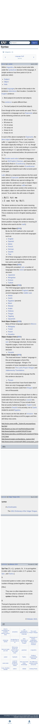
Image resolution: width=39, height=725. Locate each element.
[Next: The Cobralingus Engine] (33, 57)
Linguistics (33, 650)
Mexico (33, 324)
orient (22, 270)
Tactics (11, 574)
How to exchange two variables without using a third (5, 631)
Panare (10, 380)
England (25, 290)
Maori (10, 303)
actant (5, 657)
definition (4, 564)
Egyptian (11, 301)
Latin (3, 175)
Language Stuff (19, 56)
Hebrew (11, 311)
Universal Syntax (5, 641)
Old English (12, 161)
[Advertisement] (19, 20)
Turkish (10, 283)
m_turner (9, 64)
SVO (19, 228)
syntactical (12, 70)
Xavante (11, 352)
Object (6, 82)
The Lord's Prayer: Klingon (24, 368)
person (4, 497)
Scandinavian (30, 166)
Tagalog (11, 316)
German (11, 249)
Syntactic (14, 657)
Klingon (29, 388)
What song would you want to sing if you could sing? (14, 650)
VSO (19, 285)
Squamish (11, 319)
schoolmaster (11, 507)
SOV (19, 265)
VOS (19, 321)
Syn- (3, 574)
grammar (24, 650)
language (10, 88)
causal (28, 400)
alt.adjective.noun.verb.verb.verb (15, 641)
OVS (19, 355)
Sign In (34, 42)
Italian (10, 244)
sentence (8, 102)
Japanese (11, 275)
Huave (10, 332)
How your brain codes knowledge (24, 663)
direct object (6, 139)
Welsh (10, 295)
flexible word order (11, 158)
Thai (9, 254)
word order (5, 663)
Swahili (10, 252)
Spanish (11, 241)
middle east (27, 293)
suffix (23, 185)
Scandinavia (20, 164)
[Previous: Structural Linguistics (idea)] (5, 57)
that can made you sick (5, 650)
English (4, 94)
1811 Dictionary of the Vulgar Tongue (24, 511)
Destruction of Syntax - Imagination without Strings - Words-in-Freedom (34, 641)
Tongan (10, 313)
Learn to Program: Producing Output (15, 663)
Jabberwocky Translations (15, 370)
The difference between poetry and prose (33, 663)
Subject (6, 79)
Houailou (11, 334)
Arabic (10, 308)
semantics (15, 632)
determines (12, 91)
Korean (10, 280)
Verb (5, 84)
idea (3, 64)
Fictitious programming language (33, 657)
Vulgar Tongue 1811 (14, 497)
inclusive (30, 414)
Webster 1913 (14, 564)
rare (7, 342)
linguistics (10, 67)
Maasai (10, 306)
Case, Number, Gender (6, 668)
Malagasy (11, 326)
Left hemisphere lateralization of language (24, 632)
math (23, 224)
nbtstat (24, 668)
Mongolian (12, 277)
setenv (15, 668)
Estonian (20, 161)
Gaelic (10, 298)
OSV (19, 337)
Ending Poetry (33, 668)
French (10, 246)
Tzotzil (10, 329)
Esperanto (28, 113)
